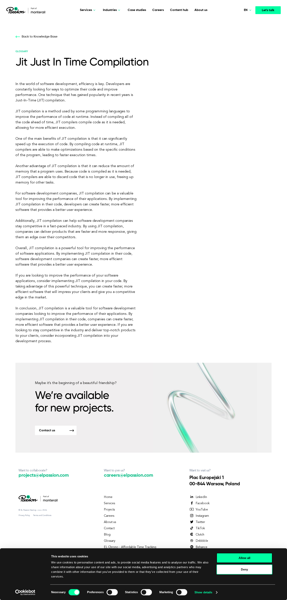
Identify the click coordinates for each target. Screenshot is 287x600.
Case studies (137, 10)
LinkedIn (201, 497)
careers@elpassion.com (128, 475)
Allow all (244, 558)
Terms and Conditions (42, 515)
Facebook (202, 503)
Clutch (200, 534)
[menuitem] (239, 21)
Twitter (200, 522)
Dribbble (202, 541)
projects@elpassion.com (44, 475)
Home (108, 497)
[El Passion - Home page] (16, 10)
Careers (158, 10)
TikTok (200, 528)
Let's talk (268, 10)
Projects (109, 509)
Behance (201, 547)
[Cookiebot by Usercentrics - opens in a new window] (25, 592)
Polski (240, 21)
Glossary (109, 541)
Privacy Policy (24, 515)
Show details (203, 592)
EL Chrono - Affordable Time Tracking (130, 547)
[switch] (112, 592)
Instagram (202, 516)
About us (200, 10)
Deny (244, 569)
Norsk (240, 30)
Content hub (179, 10)
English (241, 48)
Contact (109, 528)
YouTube (202, 509)
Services (109, 503)
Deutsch (242, 39)
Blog (107, 534)
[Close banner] (281, 554)
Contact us (47, 430)
